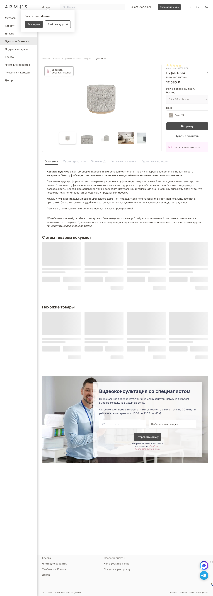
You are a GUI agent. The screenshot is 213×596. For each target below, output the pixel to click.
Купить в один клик (187, 136)
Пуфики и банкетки (17, 41)
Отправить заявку (147, 437)
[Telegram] (204, 575)
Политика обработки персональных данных (188, 592)
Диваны (10, 33)
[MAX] (204, 565)
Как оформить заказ (116, 563)
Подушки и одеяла (16, 49)
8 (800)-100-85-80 (141, 7)
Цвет (169, 107)
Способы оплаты (114, 558)
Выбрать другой (58, 24)
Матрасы (10, 17)
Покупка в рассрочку (117, 569)
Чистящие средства (17, 64)
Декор (9, 80)
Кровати (10, 25)
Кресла (9, 56)
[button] (67, 138)
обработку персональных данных (147, 447)
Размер (170, 92)
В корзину (187, 126)
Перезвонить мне (169, 7)
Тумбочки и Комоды (17, 72)
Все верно (34, 24)
